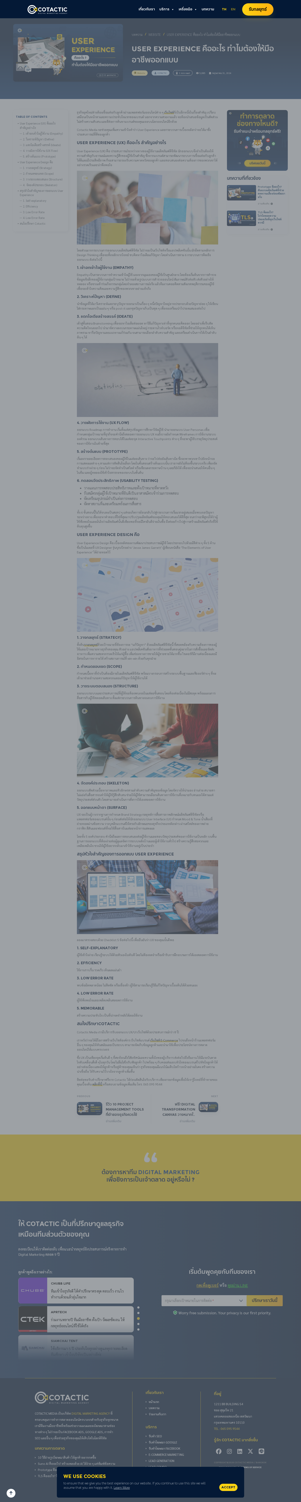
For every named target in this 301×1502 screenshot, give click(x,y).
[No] (238, 1482)
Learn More (122, 1487)
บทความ (208, 9)
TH (224, 9)
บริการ (164, 9)
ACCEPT (228, 1487)
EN (233, 9)
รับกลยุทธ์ (258, 9)
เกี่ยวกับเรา (147, 9)
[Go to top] (11, 1493)
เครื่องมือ (185, 9)
